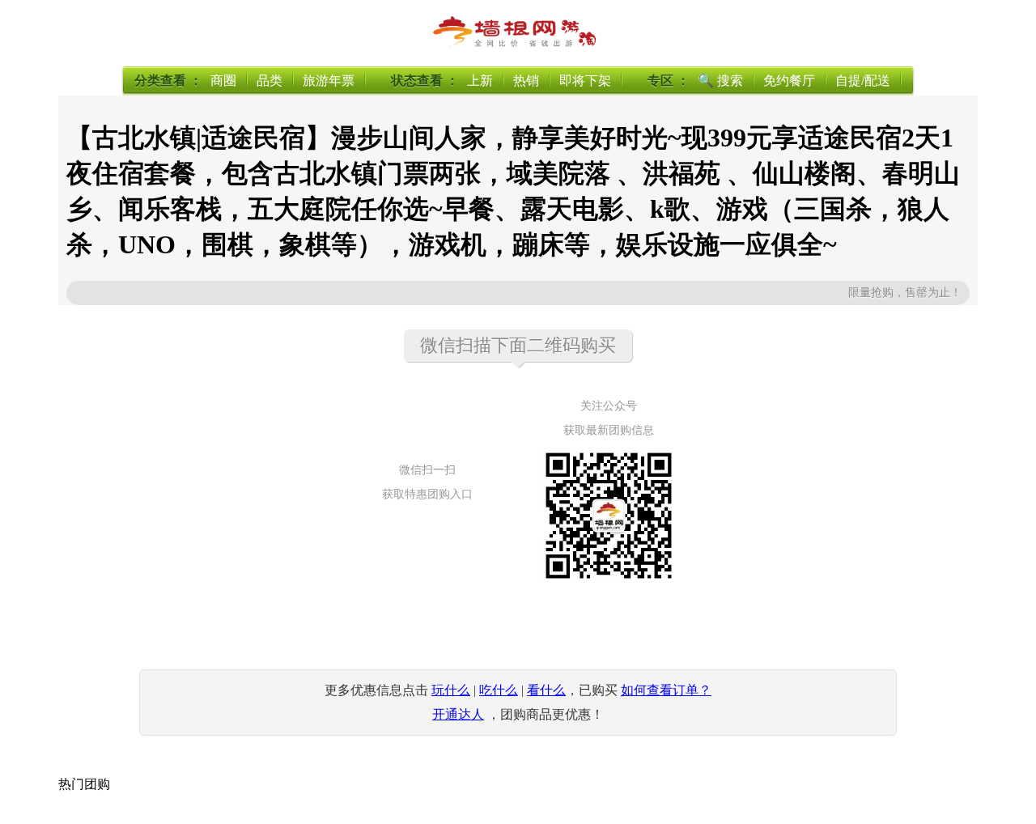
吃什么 (498, 690)
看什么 (546, 690)
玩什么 (450, 690)
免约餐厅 (789, 80)
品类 (269, 80)
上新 (480, 80)
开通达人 (458, 714)
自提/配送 (862, 80)
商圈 (223, 80)
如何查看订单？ (666, 690)
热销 (526, 80)
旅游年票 (329, 80)
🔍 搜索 (720, 80)
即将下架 (585, 80)
